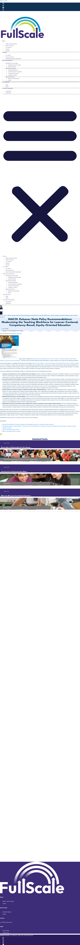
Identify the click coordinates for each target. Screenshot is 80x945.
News (7, 86)
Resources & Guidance (7, 60)
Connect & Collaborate (7, 88)
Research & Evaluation (13, 78)
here (15, 417)
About (3, 41)
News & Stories (5, 82)
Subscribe (8, 92)
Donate (7, 50)
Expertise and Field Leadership (13, 58)
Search (1, 308)
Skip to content (3, 0)
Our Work (4, 52)
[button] (40, 174)
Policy (9, 80)
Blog (5, 315)
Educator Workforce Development (11, 330)
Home (1, 315)
